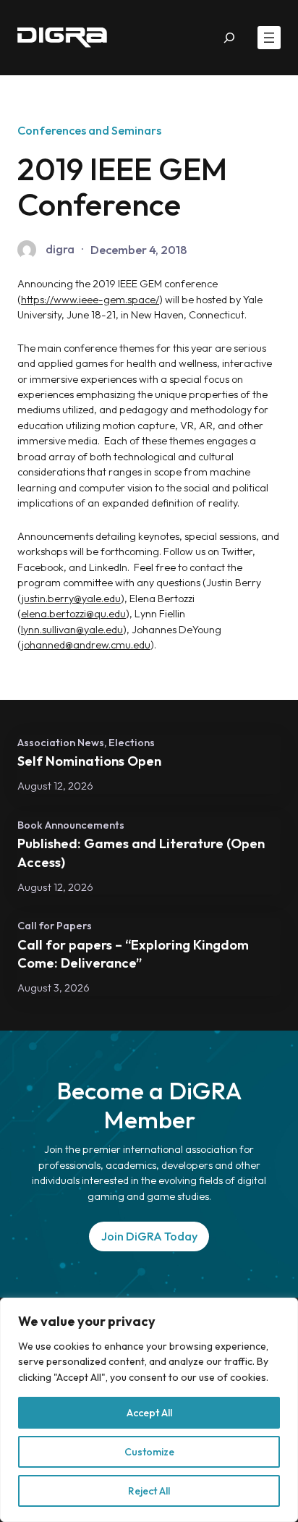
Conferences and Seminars (89, 130)
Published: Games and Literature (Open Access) (141, 853)
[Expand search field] (229, 37)
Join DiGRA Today (149, 1236)
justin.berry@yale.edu (71, 598)
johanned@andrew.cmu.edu (86, 644)
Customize (149, 1451)
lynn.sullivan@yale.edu (72, 629)
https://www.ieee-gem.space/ (90, 299)
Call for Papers (54, 925)
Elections (131, 742)
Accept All (149, 1412)
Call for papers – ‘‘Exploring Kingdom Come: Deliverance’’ (133, 954)
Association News (60, 742)
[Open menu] (269, 37)
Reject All (149, 1490)
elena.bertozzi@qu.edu (73, 613)
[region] (149, 1410)
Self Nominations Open (89, 761)
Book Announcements (70, 825)
